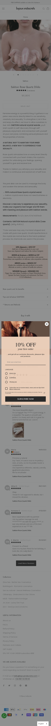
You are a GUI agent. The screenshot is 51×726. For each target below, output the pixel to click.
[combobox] (43, 723)
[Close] (47, 324)
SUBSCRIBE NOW (25, 399)
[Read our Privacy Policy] (44, 392)
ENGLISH (12, 373)
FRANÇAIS (13, 382)
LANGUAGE (9, 369)
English (41, 724)
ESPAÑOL (12, 378)
